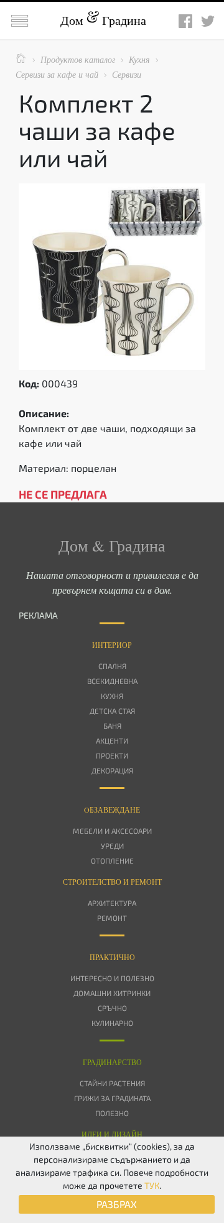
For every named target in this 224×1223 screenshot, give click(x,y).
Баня (112, 725)
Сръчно (112, 1008)
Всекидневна (112, 680)
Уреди (112, 845)
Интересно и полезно (112, 978)
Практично (112, 957)
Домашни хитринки (112, 993)
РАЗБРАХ (116, 1204)
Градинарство (112, 1062)
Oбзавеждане (112, 810)
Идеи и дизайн (112, 1134)
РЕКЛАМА (38, 615)
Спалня (112, 666)
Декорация (112, 770)
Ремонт (112, 917)
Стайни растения (112, 1083)
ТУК (151, 1185)
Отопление (112, 860)
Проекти (112, 755)
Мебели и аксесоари (112, 830)
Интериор (112, 645)
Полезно (112, 1113)
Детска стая (112, 710)
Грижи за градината (112, 1098)
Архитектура (112, 902)
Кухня (112, 695)
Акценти (112, 740)
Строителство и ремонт (112, 882)
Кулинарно (112, 1022)
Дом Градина (103, 20)
